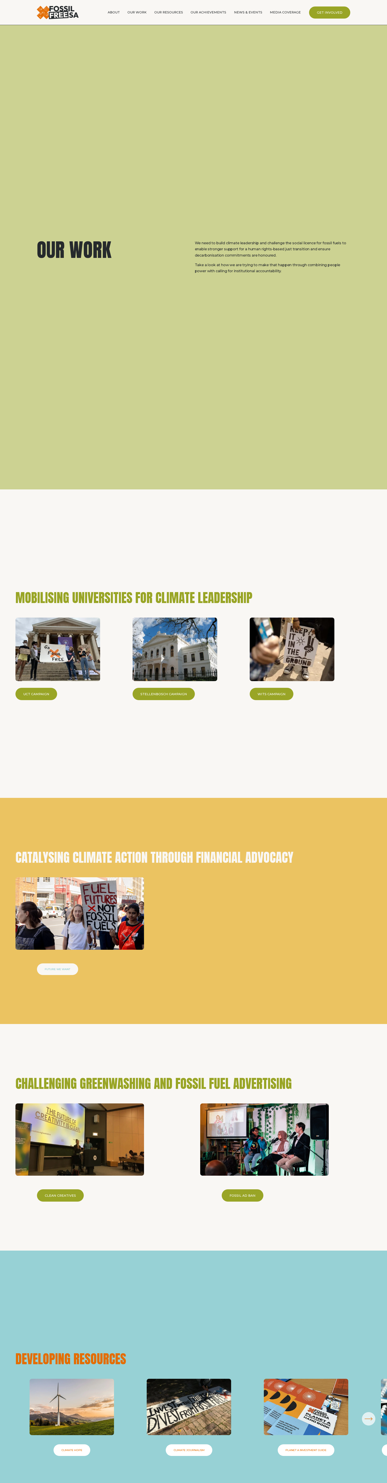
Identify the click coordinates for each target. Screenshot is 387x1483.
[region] (193, 659)
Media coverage (285, 12)
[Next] (368, 1419)
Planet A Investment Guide (306, 1450)
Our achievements (208, 12)
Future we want (57, 969)
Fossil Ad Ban (243, 1195)
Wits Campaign (272, 694)
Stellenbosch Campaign (163, 694)
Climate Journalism (189, 1450)
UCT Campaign (36, 694)
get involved (329, 12)
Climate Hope (71, 1450)
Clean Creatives (60, 1195)
